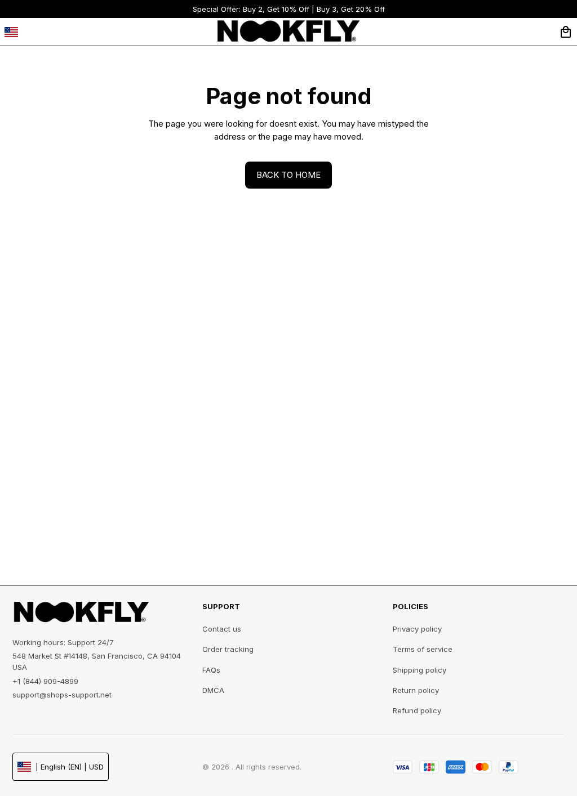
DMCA (213, 690)
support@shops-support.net (62, 694)
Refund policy (417, 710)
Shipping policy (419, 669)
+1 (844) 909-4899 (45, 681)
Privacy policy (417, 628)
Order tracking (228, 649)
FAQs (211, 669)
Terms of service (422, 649)
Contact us (221, 628)
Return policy (416, 690)
